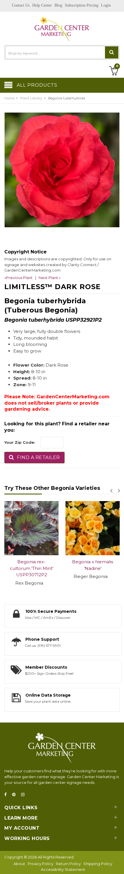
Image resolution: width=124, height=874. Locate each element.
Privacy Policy (40, 863)
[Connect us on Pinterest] (15, 795)
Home (9, 98)
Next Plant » (50, 277)
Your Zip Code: (19, 442)
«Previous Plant (18, 277)
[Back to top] (118, 863)
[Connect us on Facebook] (7, 795)
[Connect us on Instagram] (24, 795)
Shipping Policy (97, 863)
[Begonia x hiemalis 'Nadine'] (43, 528)
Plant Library (31, 98)
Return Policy (68, 863)
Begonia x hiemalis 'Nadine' (43, 565)
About (19, 863)
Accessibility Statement (63, 869)
